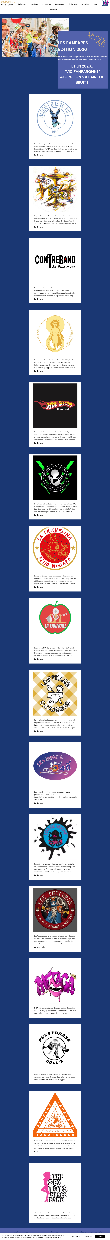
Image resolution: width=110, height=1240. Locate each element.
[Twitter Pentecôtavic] (2, 5)
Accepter (100, 1236)
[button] (33, 4)
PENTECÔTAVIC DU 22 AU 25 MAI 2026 (8, 2)
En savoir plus (39, 947)
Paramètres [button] (76, 1236)
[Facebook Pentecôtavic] (5, 5)
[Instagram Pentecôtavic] (9, 5)
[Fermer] (107, 1236)
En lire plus (38, 155)
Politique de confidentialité (52, 1237)
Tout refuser (88, 1236)
